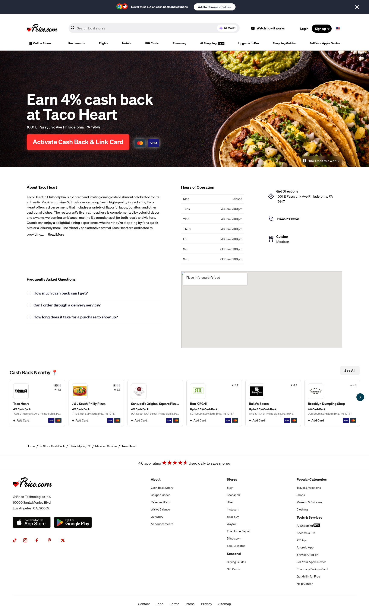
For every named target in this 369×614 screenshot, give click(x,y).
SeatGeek (233, 495)
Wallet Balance (160, 509)
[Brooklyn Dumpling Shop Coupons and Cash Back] (332, 403)
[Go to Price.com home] (42, 28)
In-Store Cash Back (52, 446)
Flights (103, 43)
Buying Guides (236, 562)
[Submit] (72, 28)
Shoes (301, 495)
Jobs (159, 603)
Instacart (233, 509)
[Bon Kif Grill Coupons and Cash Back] (214, 403)
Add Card (23, 420)
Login (304, 28)
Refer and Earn (160, 502)
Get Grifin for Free (308, 576)
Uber (230, 502)
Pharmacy (179, 43)
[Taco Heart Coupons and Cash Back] (37, 403)
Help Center (305, 583)
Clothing (302, 509)
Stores (232, 479)
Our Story (157, 516)
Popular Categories (312, 479)
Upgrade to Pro (248, 43)
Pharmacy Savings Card (312, 569)
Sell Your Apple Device (325, 43)
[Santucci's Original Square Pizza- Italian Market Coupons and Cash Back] (155, 403)
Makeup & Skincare (309, 502)
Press (190, 603)
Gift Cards (152, 43)
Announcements (162, 524)
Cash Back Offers (162, 487)
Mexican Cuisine (106, 446)
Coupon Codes (160, 495)
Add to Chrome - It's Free (214, 7)
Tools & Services (309, 517)
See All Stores (236, 545)
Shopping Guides (284, 43)
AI (229, 28)
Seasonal (234, 554)
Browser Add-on (307, 554)
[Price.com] (32, 491)
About (156, 479)
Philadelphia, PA (80, 446)
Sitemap (224, 603)
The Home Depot (238, 531)
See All (349, 370)
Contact (144, 603)
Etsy (230, 487)
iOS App (302, 540)
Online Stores (42, 43)
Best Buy (233, 516)
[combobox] (154, 28)
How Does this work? (323, 160)
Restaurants (76, 43)
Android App (305, 547)
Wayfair (231, 524)
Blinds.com (234, 538)
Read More (56, 234)
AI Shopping (208, 43)
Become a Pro (306, 533)
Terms (174, 603)
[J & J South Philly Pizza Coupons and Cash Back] (96, 403)
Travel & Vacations (309, 487)
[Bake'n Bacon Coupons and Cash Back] (273, 403)
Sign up (320, 28)
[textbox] (338, 29)
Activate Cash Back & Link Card (78, 142)
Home (31, 446)
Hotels (126, 43)
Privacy (206, 603)
